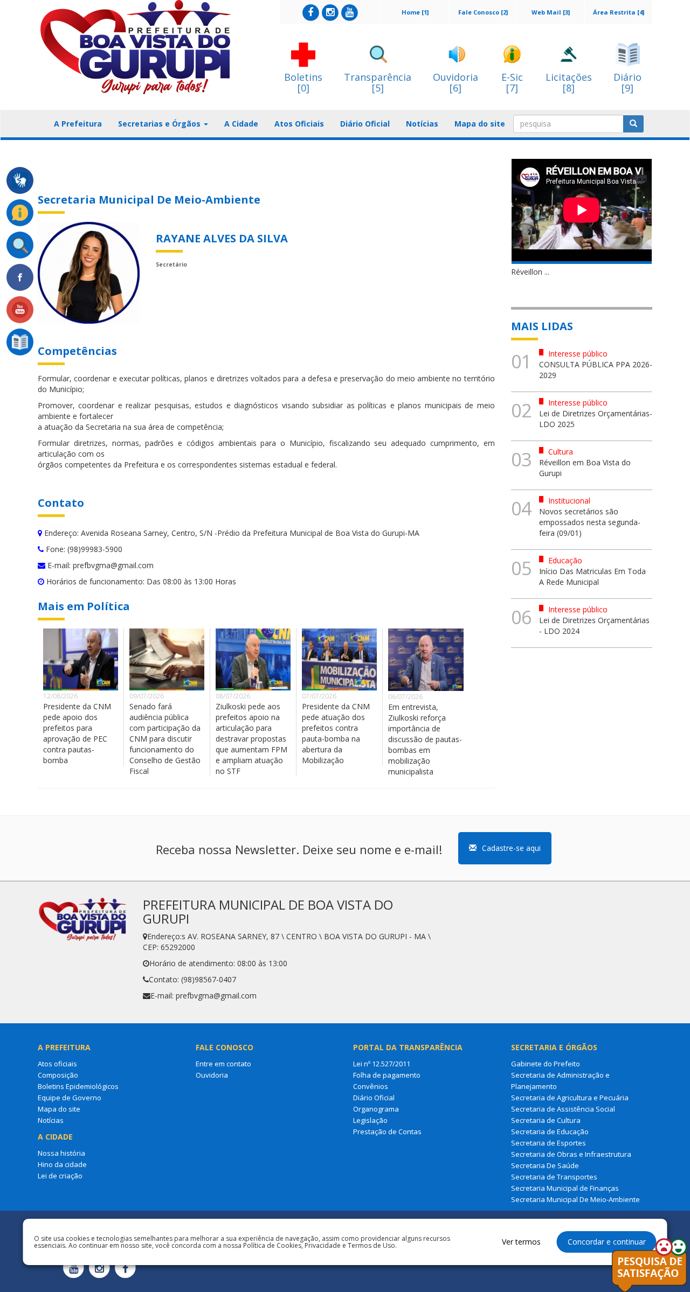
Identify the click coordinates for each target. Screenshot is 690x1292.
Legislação (370, 1120)
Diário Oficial (365, 123)
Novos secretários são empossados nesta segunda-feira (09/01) (589, 522)
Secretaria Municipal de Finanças (565, 1188)
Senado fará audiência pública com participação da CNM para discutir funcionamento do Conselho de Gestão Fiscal (165, 738)
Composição (58, 1075)
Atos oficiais (57, 1063)
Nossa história (61, 1153)
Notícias (422, 123)
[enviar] (633, 124)
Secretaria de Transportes (554, 1177)
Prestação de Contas (387, 1131)
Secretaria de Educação (550, 1131)
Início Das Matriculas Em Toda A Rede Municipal (592, 576)
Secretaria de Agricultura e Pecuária (570, 1097)
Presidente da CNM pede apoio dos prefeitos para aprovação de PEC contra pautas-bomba (77, 733)
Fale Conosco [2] (483, 12)
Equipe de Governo (69, 1097)
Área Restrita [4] (618, 12)
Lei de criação (60, 1176)
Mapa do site (479, 123)
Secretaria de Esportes (548, 1143)
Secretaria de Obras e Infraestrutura (571, 1154)
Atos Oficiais (299, 123)
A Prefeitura (78, 123)
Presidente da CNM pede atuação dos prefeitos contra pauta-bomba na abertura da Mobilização (336, 733)
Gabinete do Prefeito (545, 1063)
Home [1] (415, 12)
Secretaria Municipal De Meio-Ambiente (575, 1199)
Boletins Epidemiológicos (78, 1086)
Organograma (376, 1109)
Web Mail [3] (551, 12)
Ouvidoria (212, 1075)
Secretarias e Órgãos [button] (160, 123)
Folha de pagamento (386, 1075)
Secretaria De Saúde (545, 1165)
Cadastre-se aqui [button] (511, 848)
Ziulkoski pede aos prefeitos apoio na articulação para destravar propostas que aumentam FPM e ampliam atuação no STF (251, 738)
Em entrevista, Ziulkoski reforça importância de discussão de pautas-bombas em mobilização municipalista (425, 739)
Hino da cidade (62, 1164)
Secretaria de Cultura (546, 1120)
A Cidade (241, 123)
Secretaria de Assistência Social (563, 1109)
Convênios (370, 1086)
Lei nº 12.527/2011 (381, 1063)
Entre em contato (223, 1063)
